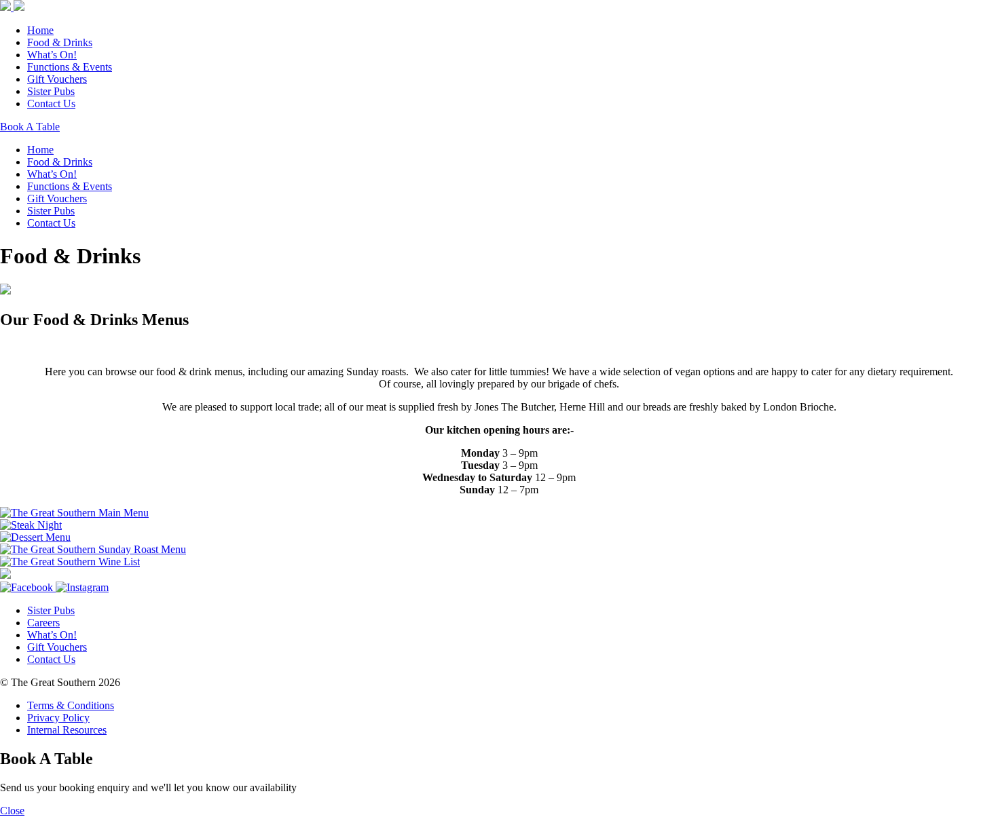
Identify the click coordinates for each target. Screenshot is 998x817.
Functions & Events (69, 67)
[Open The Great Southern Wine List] (70, 561)
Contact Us (51, 103)
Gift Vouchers (57, 79)
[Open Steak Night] (31, 525)
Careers (43, 622)
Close (12, 810)
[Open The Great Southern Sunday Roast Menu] (93, 549)
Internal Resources (67, 730)
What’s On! (52, 54)
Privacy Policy (58, 717)
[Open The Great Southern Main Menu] (74, 512)
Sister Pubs (51, 91)
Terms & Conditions (70, 705)
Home (40, 30)
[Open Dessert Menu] (35, 537)
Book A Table (30, 126)
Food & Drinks (59, 42)
